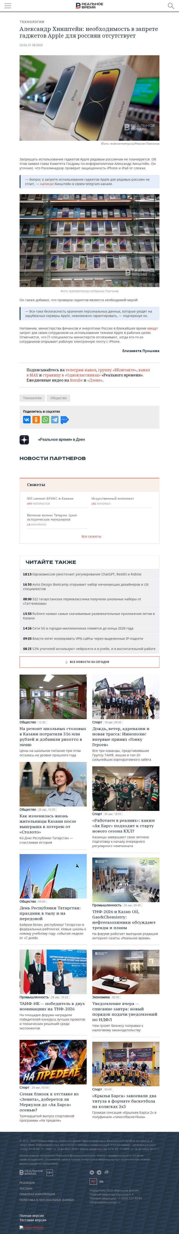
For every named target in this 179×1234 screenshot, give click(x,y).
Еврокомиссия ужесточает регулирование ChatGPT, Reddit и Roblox (82, 574)
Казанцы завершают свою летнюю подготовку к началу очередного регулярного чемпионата (123, 833)
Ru (93, 1181)
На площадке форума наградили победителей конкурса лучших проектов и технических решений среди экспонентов (52, 1015)
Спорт (24, 1087)
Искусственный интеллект (112, 500)
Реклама (26, 1188)
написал (47, 184)
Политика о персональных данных (47, 1200)
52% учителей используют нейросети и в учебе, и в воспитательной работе (89, 648)
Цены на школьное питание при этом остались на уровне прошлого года (53, 741)
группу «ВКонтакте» (117, 369)
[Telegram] (55, 419)
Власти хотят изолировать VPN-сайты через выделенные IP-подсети (83, 638)
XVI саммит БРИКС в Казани (50, 500)
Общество (58, 398)
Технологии (32, 22)
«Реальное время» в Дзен (61, 439)
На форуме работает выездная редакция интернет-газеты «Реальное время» (125, 924)
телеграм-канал (80, 369)
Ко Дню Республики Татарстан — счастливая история (48, 829)
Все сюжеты (91, 536)
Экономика (101, 997)
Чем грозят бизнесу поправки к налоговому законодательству (124, 1016)
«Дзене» (95, 380)
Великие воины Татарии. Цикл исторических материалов (52, 519)
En (101, 1182)
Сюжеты (36, 484)
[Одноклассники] (36, 419)
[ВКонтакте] (27, 419)
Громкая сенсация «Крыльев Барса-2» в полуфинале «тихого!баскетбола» (124, 1106)
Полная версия (32, 1215)
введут (152, 328)
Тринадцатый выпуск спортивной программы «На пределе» (49, 1107)
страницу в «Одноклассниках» (72, 375)
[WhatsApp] (45, 419)
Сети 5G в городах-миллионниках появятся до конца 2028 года (78, 628)
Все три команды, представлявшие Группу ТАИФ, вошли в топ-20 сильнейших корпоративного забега (121, 744)
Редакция (27, 1183)
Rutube (76, 380)
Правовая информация (37, 1194)
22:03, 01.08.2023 (31, 45)
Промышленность (34, 997)
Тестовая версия (33, 1220)
